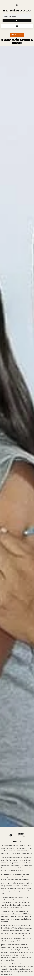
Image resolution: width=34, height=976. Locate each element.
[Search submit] (17, 20)
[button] (17, 26)
